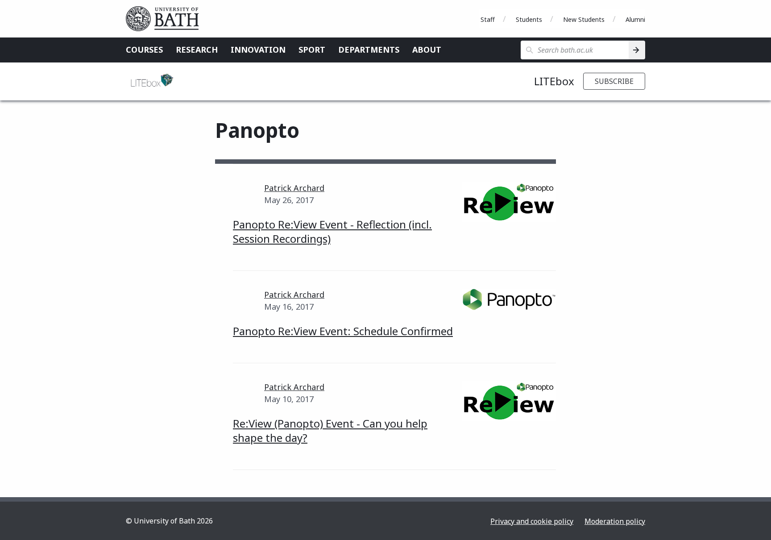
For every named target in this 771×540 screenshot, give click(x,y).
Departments (368, 49)
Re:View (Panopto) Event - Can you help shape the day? (330, 430)
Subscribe (614, 81)
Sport (311, 49)
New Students (584, 19)
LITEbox (554, 81)
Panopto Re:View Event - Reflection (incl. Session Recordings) (332, 231)
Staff (488, 19)
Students (529, 19)
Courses (144, 49)
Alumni (635, 19)
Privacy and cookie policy (531, 521)
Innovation (258, 49)
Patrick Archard (294, 188)
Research (197, 49)
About (426, 49)
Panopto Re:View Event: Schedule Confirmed (343, 331)
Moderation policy (614, 521)
